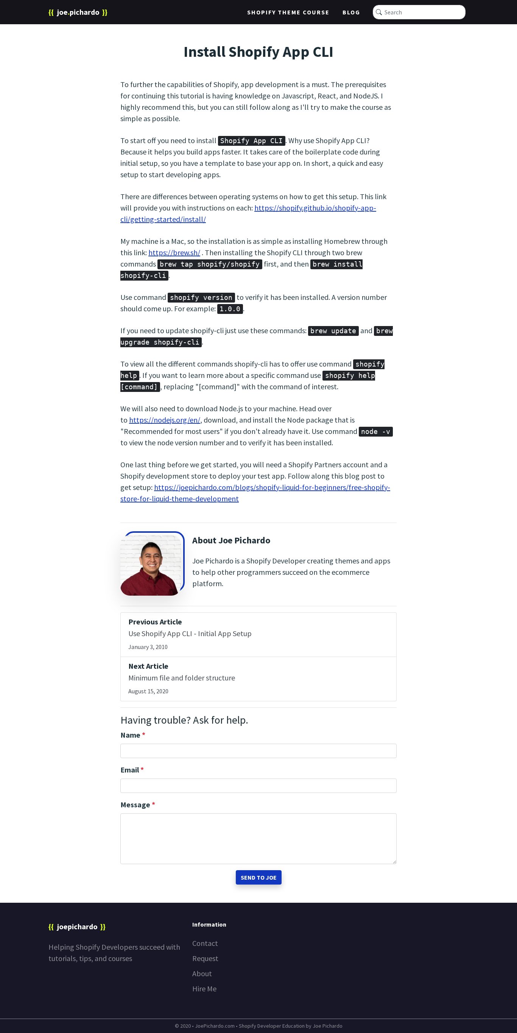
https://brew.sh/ (174, 252)
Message (137, 804)
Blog (351, 12)
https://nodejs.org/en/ (164, 419)
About (202, 973)
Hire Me (204, 988)
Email (132, 769)
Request (205, 958)
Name (132, 735)
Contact (205, 943)
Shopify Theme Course (288, 12)
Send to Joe (259, 877)
